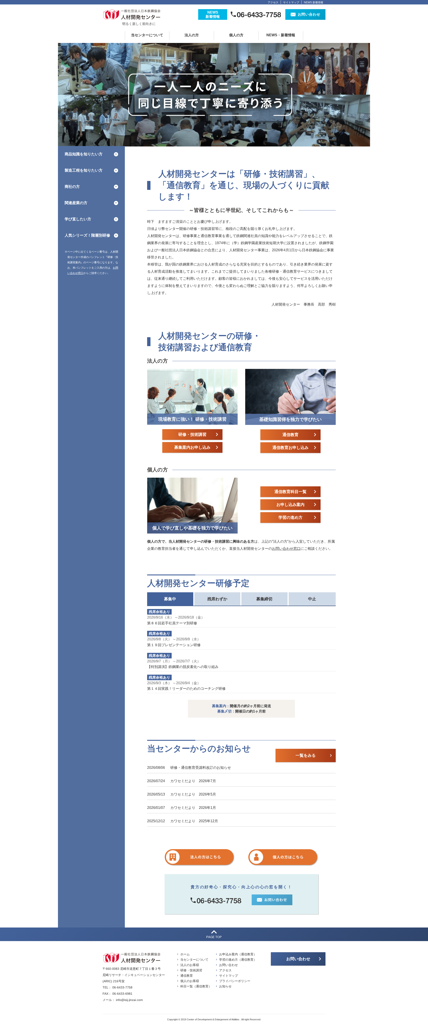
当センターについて (147, 35)
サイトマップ (291, 2)
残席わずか (217, 599)
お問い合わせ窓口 (286, 548)
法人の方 (192, 35)
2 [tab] (210, 136)
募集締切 (264, 599)
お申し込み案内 (290, 504)
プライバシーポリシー (234, 981)
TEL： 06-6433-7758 (117, 987)
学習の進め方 (290, 517)
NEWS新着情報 (213, 14)
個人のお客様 (189, 981)
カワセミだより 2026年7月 (193, 781)
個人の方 (236, 35)
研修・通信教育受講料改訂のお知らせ (200, 767)
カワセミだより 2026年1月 (193, 808)
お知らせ (225, 986)
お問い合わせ (228, 965)
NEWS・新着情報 (280, 35)
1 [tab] (204, 136)
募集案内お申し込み (192, 447)
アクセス (273, 2)
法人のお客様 (189, 965)
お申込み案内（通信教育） (238, 954)
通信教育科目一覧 (290, 491)
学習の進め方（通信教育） (238, 959)
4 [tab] (224, 136)
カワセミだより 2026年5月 (193, 794)
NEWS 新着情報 (313, 2)
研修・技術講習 (192, 434)
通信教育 (290, 434)
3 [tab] (217, 136)
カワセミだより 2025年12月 (194, 821)
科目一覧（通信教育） (196, 986)
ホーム (185, 954)
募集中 (170, 599)
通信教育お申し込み (290, 447)
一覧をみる (306, 755)
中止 (312, 599)
